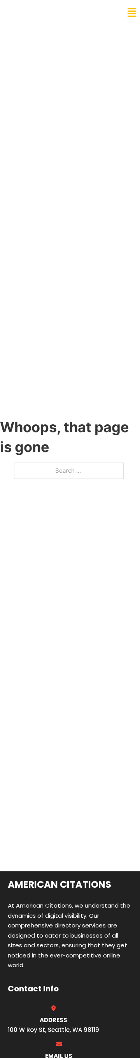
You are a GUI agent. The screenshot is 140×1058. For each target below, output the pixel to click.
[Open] (132, 13)
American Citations (47, 12)
